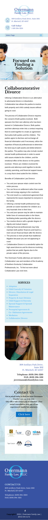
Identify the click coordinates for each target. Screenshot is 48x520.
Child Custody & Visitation (20, 289)
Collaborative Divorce (18, 318)
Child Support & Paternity (20, 301)
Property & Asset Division (20, 298)
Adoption (13, 286)
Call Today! (16, 26)
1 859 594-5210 (17, 28)
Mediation (13, 315)
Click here (24, 414)
